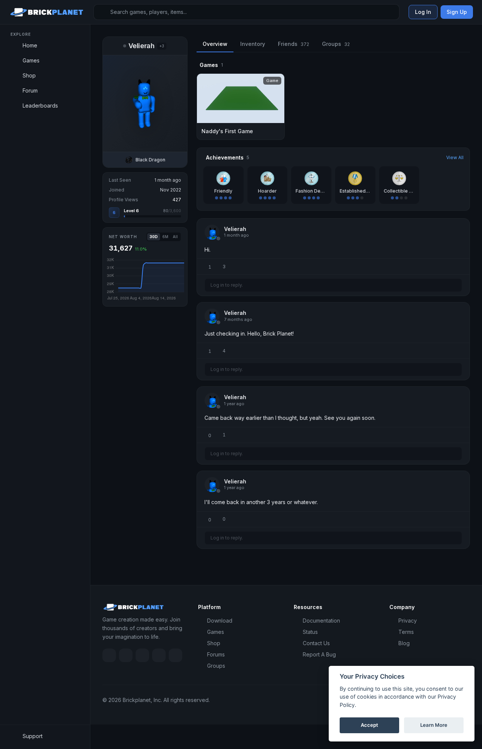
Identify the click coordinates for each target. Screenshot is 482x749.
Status (310, 632)
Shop (213, 643)
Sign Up (457, 12)
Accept (369, 725)
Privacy (407, 620)
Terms (406, 632)
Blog (404, 643)
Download (219, 620)
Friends (293, 44)
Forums (216, 654)
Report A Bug (319, 654)
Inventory (252, 44)
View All (455, 157)
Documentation (321, 620)
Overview (215, 44)
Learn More (433, 725)
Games (215, 632)
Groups (336, 44)
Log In (423, 12)
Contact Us (316, 643)
